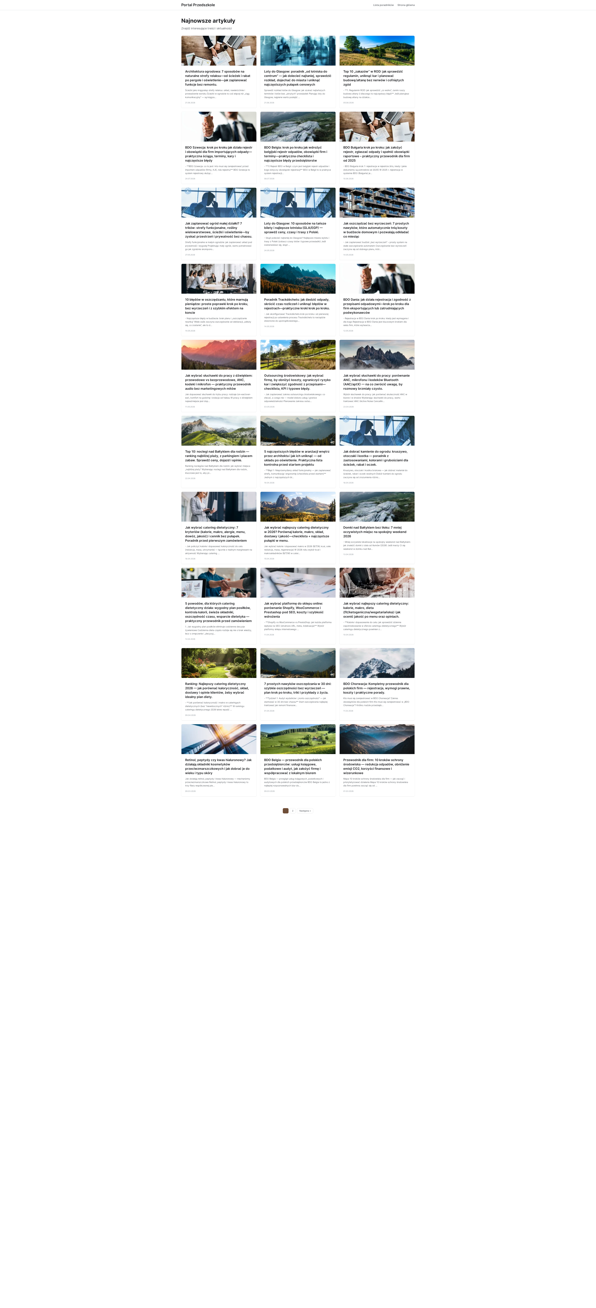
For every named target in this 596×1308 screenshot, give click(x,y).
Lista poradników (383, 5)
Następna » (305, 811)
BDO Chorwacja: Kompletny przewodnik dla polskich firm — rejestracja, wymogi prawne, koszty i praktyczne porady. (376, 688)
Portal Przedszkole (198, 5)
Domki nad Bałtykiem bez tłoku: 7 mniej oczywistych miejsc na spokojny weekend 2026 (374, 532)
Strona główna (406, 5)
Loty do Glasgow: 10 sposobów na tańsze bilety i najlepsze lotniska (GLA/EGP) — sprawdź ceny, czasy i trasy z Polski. (295, 228)
